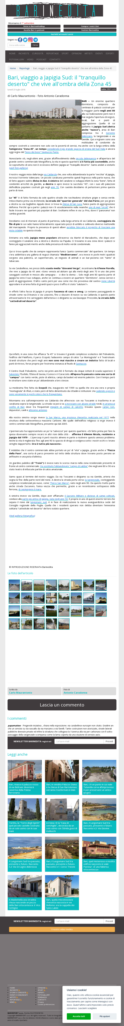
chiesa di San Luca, (72, 203)
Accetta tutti (79, 1016)
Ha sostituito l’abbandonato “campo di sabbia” (64, 466)
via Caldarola (50, 174)
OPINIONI (77, 53)
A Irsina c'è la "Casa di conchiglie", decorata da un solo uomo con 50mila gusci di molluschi (61, 826)
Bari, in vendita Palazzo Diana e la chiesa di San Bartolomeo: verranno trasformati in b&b (61, 787)
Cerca (35, 45)
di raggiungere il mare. (30, 489)
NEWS (12, 1002)
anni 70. (55, 187)
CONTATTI (54, 59)
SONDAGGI (42, 997)
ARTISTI (88, 53)
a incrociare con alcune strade (80, 403)
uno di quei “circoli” (98, 207)
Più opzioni (105, 1016)
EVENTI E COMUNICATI (19, 995)
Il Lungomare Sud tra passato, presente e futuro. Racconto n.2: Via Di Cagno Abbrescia (24, 864)
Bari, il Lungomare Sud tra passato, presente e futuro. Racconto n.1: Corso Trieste (60, 864)
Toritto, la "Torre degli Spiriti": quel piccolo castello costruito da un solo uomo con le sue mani (24, 826)
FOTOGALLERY (16, 59)
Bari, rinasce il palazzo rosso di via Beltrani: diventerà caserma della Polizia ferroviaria (23, 788)
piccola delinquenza (86, 158)
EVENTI (99, 53)
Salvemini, (14, 374)
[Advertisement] (62, 328)
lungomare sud (39, 502)
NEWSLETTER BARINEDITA (32, 741)
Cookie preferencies (46, 1004)
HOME (12, 53)
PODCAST (41, 59)
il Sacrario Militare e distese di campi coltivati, (90, 495)
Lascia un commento (62, 705)
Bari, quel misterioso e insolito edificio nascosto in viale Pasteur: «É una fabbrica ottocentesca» (99, 865)
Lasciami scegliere (87, 1008)
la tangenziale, (92, 479)
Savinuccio (81, 363)
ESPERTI (110, 53)
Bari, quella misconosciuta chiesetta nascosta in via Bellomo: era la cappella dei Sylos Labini (60, 903)
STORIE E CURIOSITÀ (18, 992)
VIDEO (30, 59)
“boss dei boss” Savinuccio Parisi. (42, 152)
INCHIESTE (23, 53)
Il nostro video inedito (62, 929)
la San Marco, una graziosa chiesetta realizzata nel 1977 (77, 417)
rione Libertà (108, 280)
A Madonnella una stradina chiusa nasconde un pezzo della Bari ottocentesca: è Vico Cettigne (24, 903)
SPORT (65, 53)
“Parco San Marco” (59, 482)
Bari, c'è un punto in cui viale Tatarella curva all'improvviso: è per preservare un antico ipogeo (98, 788)
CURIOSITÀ (37, 53)
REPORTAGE (52, 53)
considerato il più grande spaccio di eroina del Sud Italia (76, 148)
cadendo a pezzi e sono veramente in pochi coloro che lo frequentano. (62, 392)
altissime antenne (38, 410)
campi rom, (109, 406)
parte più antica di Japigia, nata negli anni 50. (45, 498)
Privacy (41, 1002)
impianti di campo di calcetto (66, 406)
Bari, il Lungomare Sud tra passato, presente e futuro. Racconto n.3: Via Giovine (97, 825)
